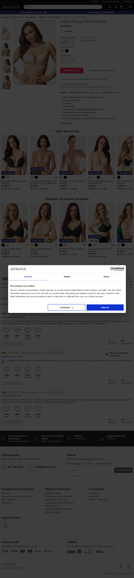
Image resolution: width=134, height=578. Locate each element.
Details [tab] (67, 276)
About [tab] (106, 276)
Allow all (105, 307)
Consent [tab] (28, 276)
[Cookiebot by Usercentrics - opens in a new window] (112, 269)
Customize (65, 307)
